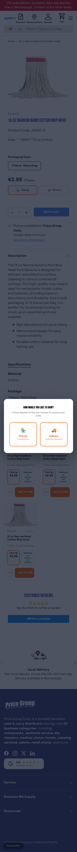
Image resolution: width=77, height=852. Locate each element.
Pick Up (23, 434)
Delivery (54, 434)
